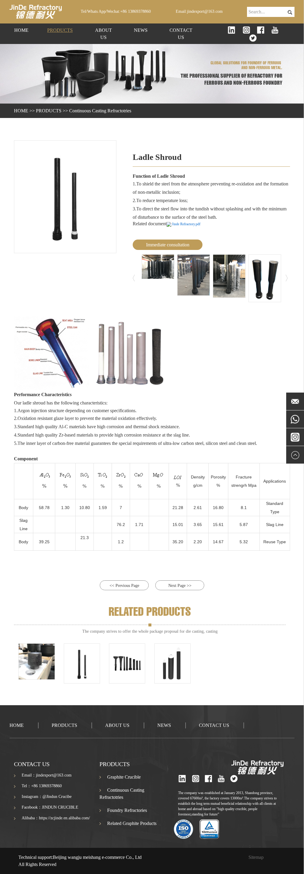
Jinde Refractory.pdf (186, 224)
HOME (21, 30)
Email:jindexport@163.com (199, 11)
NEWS (141, 30)
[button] (135, 278)
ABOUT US (103, 34)
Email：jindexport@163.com (47, 775)
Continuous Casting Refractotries (100, 110)
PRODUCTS (60, 30)
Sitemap (256, 857)
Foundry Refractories (127, 810)
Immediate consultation (167, 244)
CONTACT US (181, 34)
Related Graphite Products (131, 823)
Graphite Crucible (124, 776)
